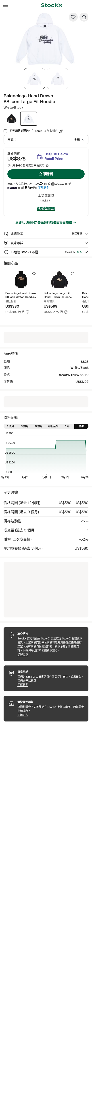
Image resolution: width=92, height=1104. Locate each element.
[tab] (34, 78)
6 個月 (39, 426)
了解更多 (43, 188)
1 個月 (10, 426)
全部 (81, 426)
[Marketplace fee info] (47, 166)
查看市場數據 (46, 208)
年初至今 (53, 426)
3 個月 (25, 426)
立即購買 (46, 174)
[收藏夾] (73, 17)
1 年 (67, 426)
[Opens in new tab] (45, 184)
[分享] (83, 17)
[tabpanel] (45, 39)
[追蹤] (33, 273)
